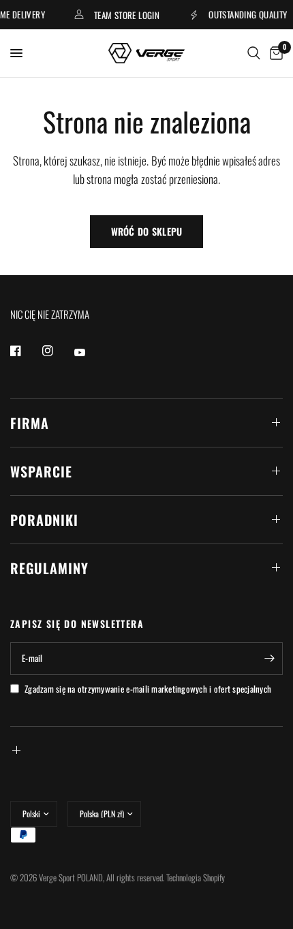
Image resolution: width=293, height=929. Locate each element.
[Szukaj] (254, 53)
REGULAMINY (49, 568)
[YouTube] (89, 353)
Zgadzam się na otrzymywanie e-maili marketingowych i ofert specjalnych (148, 688)
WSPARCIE (41, 471)
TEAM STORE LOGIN (124, 15)
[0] (274, 53)
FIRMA (29, 423)
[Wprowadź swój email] (269, 658)
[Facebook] (25, 351)
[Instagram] (57, 351)
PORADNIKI (44, 519)
